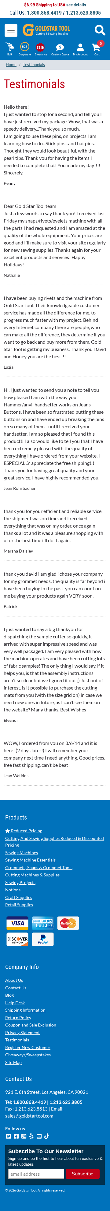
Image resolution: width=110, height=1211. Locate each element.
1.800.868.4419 (44, 12)
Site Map (13, 1062)
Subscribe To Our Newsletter (45, 1151)
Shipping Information (25, 1010)
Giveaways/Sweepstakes (28, 1054)
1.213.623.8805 (83, 12)
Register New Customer (27, 1047)
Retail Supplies (19, 904)
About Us (14, 980)
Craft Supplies (18, 897)
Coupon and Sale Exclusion (30, 1024)
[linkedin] (32, 1135)
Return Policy (18, 1017)
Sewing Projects (20, 882)
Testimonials (17, 1039)
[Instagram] (24, 1135)
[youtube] (39, 1135)
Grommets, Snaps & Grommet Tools (38, 867)
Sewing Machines (21, 852)
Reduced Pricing (26, 830)
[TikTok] (46, 1135)
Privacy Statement (22, 1032)
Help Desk (15, 1002)
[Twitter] (9, 1135)
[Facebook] (16, 1135)
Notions (12, 889)
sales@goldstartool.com (29, 1115)
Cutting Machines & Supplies (32, 874)
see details (76, 5)
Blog (9, 995)
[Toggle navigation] (11, 30)
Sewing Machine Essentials (30, 859)
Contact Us (15, 987)
